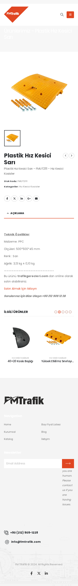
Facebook (7, 198)
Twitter (14, 198)
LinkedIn (22, 198)
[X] (39, 573)
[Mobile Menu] (70, 14)
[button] (62, 14)
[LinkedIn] (46, 573)
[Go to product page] (20, 337)
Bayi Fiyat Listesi (51, 424)
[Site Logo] (16, 15)
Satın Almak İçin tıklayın (20, 289)
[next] (71, 155)
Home (7, 424)
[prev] (65, 155)
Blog (44, 432)
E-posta (36, 198)
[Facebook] (31, 573)
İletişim (45, 439)
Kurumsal (10, 432)
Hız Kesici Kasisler (29, 186)
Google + (29, 198)
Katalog (8, 439)
